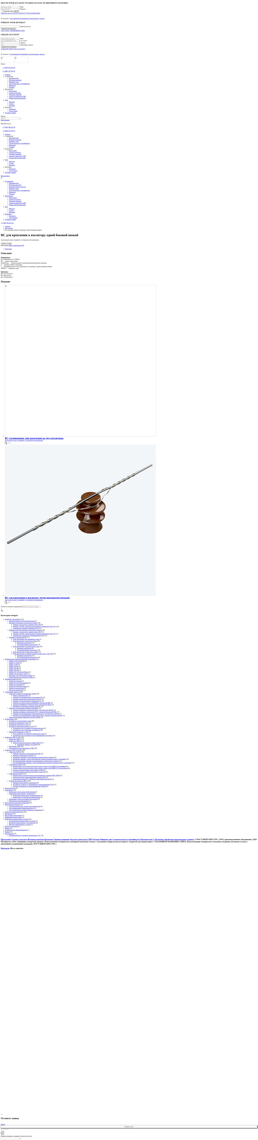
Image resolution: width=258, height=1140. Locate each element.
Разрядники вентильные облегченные (22, 792)
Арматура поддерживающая (18, 683)
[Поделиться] (5, 1129)
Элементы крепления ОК (17, 637)
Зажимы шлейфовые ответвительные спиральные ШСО (32, 704)
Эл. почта (23, 40)
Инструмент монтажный (13, 815)
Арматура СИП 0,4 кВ (12, 737)
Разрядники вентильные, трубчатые (21, 794)
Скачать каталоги (15, 199)
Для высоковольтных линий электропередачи (24, 806)
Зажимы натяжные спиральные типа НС (27, 754)
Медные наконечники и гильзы (20, 824)
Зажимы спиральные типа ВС (23, 755)
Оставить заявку (10, 219)
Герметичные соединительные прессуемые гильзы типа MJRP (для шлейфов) (39, 766)
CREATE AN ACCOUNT (9, 13)
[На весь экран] (3, 1129)
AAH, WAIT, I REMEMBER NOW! (13, 30)
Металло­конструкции (12, 804)
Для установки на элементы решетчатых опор (29, 734)
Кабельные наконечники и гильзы (16, 819)
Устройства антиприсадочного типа (21, 726)
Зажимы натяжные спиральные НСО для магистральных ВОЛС (35, 712)
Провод (7, 832)
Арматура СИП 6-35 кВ (13, 750)
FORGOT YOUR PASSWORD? (29, 13)
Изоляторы (8, 814)
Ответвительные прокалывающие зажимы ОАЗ (29, 777)
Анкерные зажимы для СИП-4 (27, 744)
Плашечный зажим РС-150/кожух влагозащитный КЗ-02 (32, 779)
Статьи (11, 210)
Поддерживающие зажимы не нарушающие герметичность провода (36, 761)
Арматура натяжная (15, 684)
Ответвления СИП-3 (16, 774)
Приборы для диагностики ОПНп (20, 675)
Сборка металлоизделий (17, 205)
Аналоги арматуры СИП (17, 203)
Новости (12, 208)
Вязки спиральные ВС (16, 245)
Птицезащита (9, 719)
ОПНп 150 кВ (14, 668)
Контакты (8, 214)
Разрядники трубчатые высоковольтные (26, 797)
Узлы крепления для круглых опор (25, 641)
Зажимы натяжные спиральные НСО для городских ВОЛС (33, 710)
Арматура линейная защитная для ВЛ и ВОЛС (25, 717)
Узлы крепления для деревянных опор (26, 639)
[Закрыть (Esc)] (7, 1129)
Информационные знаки (13, 817)
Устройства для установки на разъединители (28, 728)
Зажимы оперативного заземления (25, 783)
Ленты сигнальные (11, 826)
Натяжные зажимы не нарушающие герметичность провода (33, 757)
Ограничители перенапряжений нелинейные (20, 659)
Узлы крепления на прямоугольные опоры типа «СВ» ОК (33, 654)
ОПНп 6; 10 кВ (14, 663)
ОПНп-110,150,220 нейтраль (19, 672)
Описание (8, 249)
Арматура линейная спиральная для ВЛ (22, 694)
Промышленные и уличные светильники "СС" (25, 835)
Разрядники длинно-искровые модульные (23, 799)
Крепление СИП (14, 746)
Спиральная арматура (12, 692)
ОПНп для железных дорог (18, 674)
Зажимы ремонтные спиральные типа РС (27, 699)
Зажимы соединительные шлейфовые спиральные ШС (32, 703)
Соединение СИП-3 (16, 764)
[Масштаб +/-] (1, 1129)
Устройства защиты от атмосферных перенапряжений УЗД (33, 784)
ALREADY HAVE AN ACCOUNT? (13, 49)
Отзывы (11, 194)
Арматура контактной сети (14, 812)
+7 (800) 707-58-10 (8, 71)
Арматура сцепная (15, 681)
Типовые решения (15, 201)
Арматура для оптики (12, 619)
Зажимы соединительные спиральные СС (27, 701)
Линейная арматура (11, 679)
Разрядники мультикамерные (19, 801)
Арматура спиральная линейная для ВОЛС (23, 708)
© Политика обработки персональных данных (173, 839)
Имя (21, 7)
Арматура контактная (16, 688)
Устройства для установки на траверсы (26, 730)
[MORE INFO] (9, 443)
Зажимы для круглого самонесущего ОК (27, 625)
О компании (9, 181)
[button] (6, 443)
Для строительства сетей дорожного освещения (25, 810)
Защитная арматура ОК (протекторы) (21, 621)
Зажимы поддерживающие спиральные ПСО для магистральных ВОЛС (37, 715)
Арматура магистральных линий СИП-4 (27, 743)
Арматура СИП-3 (15, 752)
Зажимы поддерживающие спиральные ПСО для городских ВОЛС (36, 714)
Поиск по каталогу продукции (11, 606)
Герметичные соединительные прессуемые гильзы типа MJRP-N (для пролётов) (40, 768)
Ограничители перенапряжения (16, 830)
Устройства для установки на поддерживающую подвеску (33, 735)
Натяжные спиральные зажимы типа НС (27, 706)
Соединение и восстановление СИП (21, 748)
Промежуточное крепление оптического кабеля (25, 630)
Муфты (7, 828)
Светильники (9, 834)
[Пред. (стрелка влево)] (1, 1131)
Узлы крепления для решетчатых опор (26, 646)
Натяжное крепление (24, 643)
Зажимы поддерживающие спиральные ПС (28, 697)
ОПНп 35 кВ (13, 665)
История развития (15, 185)
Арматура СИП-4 (15, 741)
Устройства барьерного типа (18, 732)
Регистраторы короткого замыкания (17, 803)
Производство (14, 183)
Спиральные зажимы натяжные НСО (26, 628)
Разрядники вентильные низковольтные (26, 795)
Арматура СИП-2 (15, 739)
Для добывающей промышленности (21, 808)
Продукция (9, 196)
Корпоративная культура (17, 187)
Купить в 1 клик (6, 243)
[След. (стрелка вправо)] (3, 1131)
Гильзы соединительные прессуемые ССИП (28, 770)
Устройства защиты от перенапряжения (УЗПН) (29, 786)
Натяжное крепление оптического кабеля (23, 623)
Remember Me (8, 11)
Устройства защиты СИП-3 (18, 781)
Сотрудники (13, 218)
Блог (6, 207)
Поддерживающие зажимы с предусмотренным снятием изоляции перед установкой (42, 763)
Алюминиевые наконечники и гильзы (22, 821)
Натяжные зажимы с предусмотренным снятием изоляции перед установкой (39, 759)
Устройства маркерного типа (19, 723)
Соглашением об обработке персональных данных (27, 18)
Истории (12, 212)
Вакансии (12, 192)
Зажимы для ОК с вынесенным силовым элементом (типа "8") (34, 626)
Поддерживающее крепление (27, 645)
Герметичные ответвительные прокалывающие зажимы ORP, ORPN (36, 775)
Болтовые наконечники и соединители (22, 823)
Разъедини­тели (10, 788)
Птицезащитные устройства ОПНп (21, 677)
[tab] (131, 249)
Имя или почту (25, 26)
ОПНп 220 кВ (14, 670)
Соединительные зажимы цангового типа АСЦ (29, 772)
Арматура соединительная (18, 686)
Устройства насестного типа (18, 724)
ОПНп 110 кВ (13, 666)
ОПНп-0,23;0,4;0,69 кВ (17, 661)
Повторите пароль (26, 45)
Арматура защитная (15, 690)
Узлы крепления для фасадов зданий (25, 652)
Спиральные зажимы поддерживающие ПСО (28, 635)
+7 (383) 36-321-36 (8, 67)
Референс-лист (14, 188)
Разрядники (9, 790)
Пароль (22, 9)
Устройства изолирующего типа (20, 721)
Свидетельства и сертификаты (19, 190)
